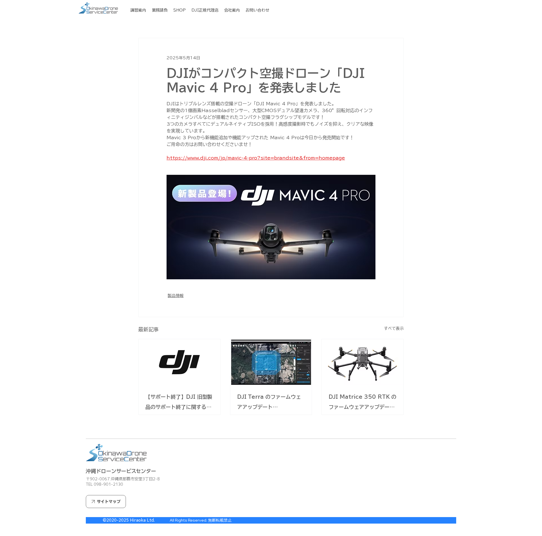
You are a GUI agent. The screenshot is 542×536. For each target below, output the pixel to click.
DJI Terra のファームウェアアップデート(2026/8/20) (269, 403)
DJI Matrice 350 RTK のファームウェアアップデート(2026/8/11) (362, 403)
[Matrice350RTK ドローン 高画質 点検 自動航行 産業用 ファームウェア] (362, 362)
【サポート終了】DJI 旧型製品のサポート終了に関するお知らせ (178, 403)
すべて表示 (394, 328)
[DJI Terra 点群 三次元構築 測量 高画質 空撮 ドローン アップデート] (271, 362)
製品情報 (175, 296)
